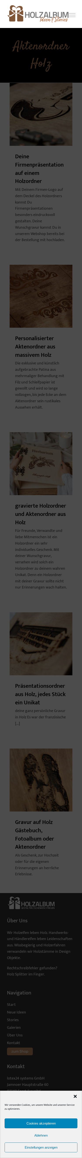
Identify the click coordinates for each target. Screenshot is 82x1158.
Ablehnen (41, 1135)
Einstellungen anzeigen (41, 1147)
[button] (75, 1096)
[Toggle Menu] (72, 15)
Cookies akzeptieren (41, 1123)
